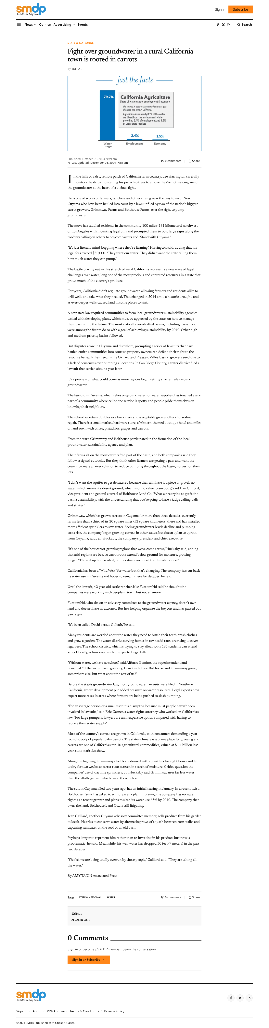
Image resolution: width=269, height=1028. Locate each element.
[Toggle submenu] (35, 24)
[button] (62, 25)
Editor (76, 68)
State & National (81, 43)
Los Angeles (80, 231)
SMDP (29, 1023)
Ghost (59, 1023)
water (111, 897)
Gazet (70, 1023)
